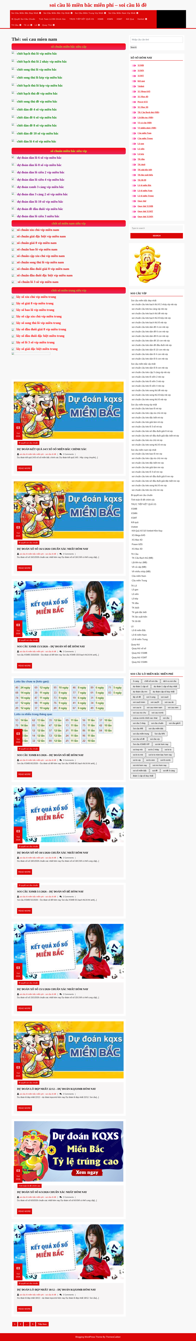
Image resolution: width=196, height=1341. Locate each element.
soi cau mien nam (154, 707)
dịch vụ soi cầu (169, 681)
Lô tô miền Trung (146, 196)
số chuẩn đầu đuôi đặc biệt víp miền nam (45, 275)
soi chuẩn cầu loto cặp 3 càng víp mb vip (151, 372)
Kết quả (130, 19)
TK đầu (141, 159)
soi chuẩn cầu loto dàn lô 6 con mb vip (150, 359)
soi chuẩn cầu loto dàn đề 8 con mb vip (150, 336)
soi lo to (168, 749)
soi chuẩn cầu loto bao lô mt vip (146, 408)
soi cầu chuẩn (157, 723)
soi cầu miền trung (141, 734)
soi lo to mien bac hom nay (160, 755)
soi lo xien (150, 760)
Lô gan (141, 143)
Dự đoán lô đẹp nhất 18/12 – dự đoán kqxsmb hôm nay (56, 1289)
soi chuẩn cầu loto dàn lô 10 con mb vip (150, 350)
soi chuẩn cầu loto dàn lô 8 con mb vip (150, 368)
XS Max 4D (143, 96)
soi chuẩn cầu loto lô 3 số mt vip (147, 427)
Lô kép (141, 154)
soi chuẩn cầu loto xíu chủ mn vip (147, 490)
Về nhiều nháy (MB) (147, 128)
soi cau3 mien (139, 702)
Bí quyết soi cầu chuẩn (23, 19)
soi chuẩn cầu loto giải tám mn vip (148, 467)
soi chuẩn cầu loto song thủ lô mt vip (149, 445)
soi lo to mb (138, 755)
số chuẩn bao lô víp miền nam (37, 249)
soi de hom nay (161, 744)
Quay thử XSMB (145, 206)
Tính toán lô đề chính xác (52, 19)
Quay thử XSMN (145, 216)
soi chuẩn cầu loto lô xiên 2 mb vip (148, 377)
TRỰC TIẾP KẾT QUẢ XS (81, 19)
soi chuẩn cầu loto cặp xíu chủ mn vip (149, 458)
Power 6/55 (143, 102)
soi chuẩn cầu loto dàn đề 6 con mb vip (150, 331)
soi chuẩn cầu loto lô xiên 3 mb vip (148, 381)
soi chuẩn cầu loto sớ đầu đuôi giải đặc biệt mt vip (155, 436)
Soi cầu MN (160, 734)
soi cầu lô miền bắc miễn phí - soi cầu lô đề (38, 454)
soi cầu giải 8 (174, 723)
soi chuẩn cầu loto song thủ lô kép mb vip (151, 395)
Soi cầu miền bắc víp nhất (56, 13)
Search (134, 47)
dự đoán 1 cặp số (140, 686)
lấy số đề (137, 697)
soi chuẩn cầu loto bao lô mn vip (147, 454)
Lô (36, 25)
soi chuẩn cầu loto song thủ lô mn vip (149, 485)
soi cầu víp (155, 739)
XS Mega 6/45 (144, 91)
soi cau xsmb (157, 713)
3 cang (136, 681)
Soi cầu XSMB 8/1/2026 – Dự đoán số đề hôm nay (50, 755)
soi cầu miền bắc (156, 728)
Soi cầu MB (138, 728)
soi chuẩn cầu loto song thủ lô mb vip (149, 399)
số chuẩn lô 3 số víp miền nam (37, 282)
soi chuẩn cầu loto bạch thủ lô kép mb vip (151, 318)
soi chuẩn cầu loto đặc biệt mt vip (147, 417)
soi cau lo (137, 707)
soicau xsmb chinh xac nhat (145, 718)
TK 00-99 (142, 180)
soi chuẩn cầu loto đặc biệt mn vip (148, 463)
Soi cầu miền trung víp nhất (89, 13)
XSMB (100, 19)
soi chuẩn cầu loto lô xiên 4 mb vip (148, 386)
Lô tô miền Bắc (144, 185)
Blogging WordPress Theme (88, 1337)
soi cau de (169, 702)
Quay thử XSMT (145, 211)
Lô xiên (141, 149)
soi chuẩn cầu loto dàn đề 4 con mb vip (150, 327)
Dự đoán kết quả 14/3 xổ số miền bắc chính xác (52, 449)
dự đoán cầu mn (140, 691)
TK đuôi (141, 164)
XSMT (119, 19)
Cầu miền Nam (144, 133)
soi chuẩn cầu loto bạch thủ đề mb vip (149, 313)
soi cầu (166, 718)
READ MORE (25, 469)
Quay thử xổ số (139, 648)
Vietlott (140, 19)
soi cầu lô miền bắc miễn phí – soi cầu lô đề (98, 5)
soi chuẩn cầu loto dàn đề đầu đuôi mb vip (152, 345)
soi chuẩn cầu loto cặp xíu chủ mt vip (149, 413)
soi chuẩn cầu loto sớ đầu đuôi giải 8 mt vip (152, 431)
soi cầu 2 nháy (139, 723)
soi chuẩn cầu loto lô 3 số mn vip (147, 472)
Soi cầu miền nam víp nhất (121, 13)
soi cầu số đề (139, 739)
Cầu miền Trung (145, 138)
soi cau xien (173, 707)
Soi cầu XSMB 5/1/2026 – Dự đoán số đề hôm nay (50, 891)
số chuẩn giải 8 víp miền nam (37, 243)
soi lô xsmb (165, 760)
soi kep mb (138, 749)
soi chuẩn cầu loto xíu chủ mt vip (147, 440)
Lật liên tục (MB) (145, 117)
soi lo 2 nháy (153, 749)
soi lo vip (137, 760)
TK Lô (26, 25)
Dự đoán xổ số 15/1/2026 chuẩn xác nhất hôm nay (52, 989)
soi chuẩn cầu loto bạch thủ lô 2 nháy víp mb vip (154, 304)
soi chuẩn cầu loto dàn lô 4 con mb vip (150, 354)
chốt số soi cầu (151, 681)
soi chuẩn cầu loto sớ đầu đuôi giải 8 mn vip (152, 476)
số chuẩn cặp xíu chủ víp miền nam (41, 256)
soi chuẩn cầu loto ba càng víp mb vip (149, 309)
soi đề (154, 770)
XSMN (110, 19)
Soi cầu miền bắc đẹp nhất (24, 13)
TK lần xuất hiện (145, 175)
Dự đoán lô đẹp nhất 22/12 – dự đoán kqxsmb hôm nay (56, 1088)
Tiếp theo (42, 1324)
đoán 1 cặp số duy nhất (143, 776)
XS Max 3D (143, 107)
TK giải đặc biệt (145, 170)
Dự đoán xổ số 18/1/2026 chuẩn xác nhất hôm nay (52, 852)
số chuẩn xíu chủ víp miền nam (38, 230)
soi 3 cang (150, 697)
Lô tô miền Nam (145, 190)
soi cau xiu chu (139, 713)
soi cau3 (164, 697)
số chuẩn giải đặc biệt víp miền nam (41, 236)
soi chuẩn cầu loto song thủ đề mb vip (149, 390)
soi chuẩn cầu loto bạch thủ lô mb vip (149, 322)
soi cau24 (155, 702)
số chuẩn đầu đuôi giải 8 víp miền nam (43, 269)
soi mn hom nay (160, 765)
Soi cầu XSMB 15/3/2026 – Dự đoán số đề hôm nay (51, 646)
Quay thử (47, 25)
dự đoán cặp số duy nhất (163, 691)
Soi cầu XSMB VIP (141, 744)
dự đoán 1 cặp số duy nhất (165, 686)
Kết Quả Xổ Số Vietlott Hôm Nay (147, 531)
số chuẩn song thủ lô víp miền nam (40, 262)
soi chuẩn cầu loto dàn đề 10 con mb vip (151, 341)
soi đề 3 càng (169, 770)
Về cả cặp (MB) (145, 123)
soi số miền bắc (140, 770)
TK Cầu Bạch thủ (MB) (148, 112)
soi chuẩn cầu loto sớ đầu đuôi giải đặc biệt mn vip (156, 481)
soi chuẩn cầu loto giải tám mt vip (147, 422)
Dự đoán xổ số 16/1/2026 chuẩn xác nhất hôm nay (52, 548)
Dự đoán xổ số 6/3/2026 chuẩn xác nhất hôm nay (52, 1192)
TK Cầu (15, 25)
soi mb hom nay (140, 765)
